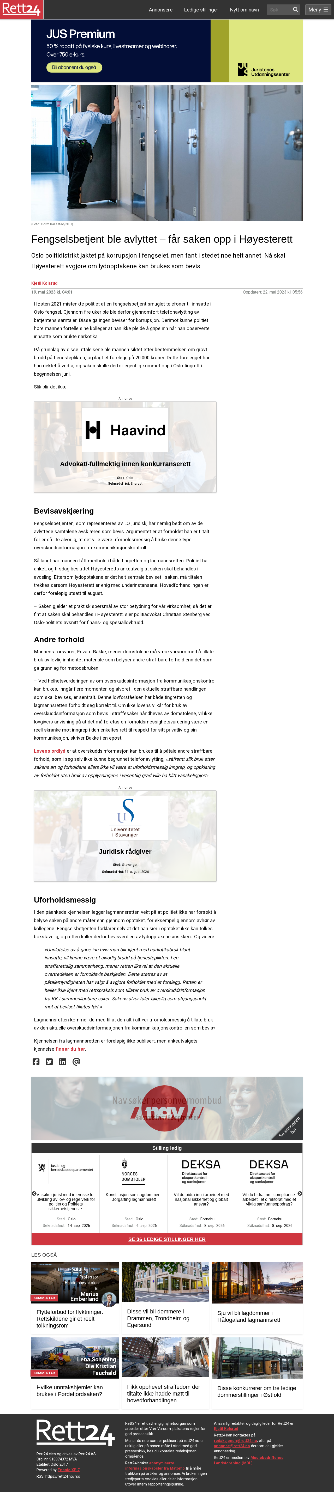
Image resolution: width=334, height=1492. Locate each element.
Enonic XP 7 (69, 1469)
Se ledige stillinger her (167, 1239)
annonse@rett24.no (232, 1446)
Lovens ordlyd (49, 751)
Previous (34, 1193)
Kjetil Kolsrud (44, 283)
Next (299, 1193)
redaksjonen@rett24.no (235, 1440)
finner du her (70, 1049)
